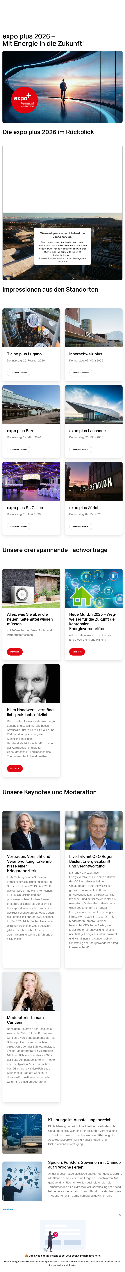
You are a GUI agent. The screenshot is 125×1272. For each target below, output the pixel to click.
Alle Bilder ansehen (18, 373)
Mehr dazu (14, 652)
